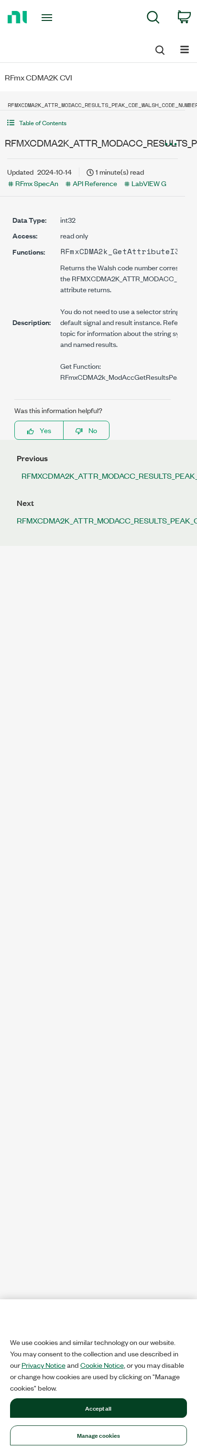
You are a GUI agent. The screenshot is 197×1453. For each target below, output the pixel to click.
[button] (92, 122)
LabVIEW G (148, 183)
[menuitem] (153, 19)
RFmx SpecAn (36, 183)
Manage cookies (98, 1435)
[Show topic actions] (170, 144)
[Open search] (159, 48)
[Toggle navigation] (49, 17)
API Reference (95, 183)
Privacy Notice (44, 1365)
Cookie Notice (102, 1365)
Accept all (98, 1408)
